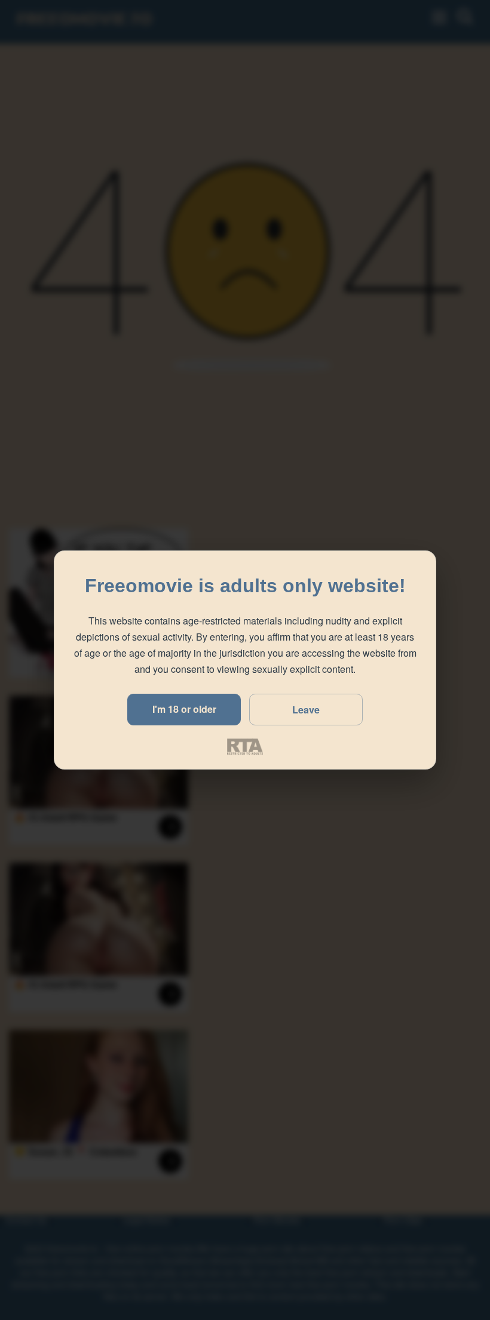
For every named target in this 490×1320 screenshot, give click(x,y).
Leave (306, 709)
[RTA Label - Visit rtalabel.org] (245, 746)
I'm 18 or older (184, 709)
